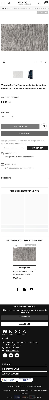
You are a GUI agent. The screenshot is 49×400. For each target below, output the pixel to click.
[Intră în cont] (39, 3)
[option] (24, 37)
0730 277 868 (14, 348)
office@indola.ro (12, 350)
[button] (41, 62)
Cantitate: (5, 112)
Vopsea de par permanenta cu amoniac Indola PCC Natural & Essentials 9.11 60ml (24, 272)
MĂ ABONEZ (24, 324)
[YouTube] (31, 289)
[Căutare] (9, 3)
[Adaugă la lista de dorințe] (44, 126)
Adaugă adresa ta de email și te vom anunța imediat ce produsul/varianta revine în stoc (23, 142)
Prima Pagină (5, 8)
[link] (12, 226)
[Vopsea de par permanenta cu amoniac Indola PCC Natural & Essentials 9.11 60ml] (24, 254)
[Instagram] (24, 289)
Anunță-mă (37, 148)
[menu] (2, 3)
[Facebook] (17, 289)
